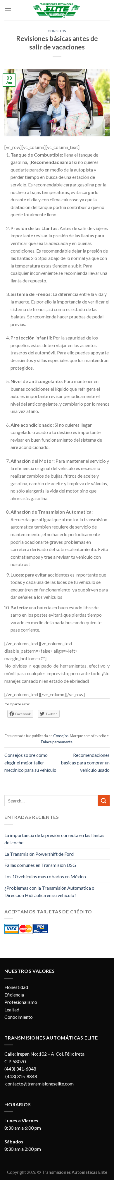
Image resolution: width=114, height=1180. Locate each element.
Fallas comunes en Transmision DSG (40, 865)
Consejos (57, 31)
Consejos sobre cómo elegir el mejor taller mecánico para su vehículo (30, 762)
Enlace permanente (56, 742)
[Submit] (104, 800)
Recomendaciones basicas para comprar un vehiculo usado (85, 762)
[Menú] (7, 10)
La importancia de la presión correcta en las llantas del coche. (54, 838)
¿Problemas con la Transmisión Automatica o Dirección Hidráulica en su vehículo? (49, 891)
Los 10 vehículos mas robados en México (45, 876)
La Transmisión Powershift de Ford (39, 854)
